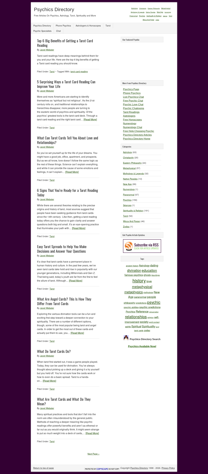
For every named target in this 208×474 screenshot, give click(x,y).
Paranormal (134, 16)
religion (150, 317)
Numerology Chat (132, 127)
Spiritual (136, 326)
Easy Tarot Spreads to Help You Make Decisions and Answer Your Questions (61, 249)
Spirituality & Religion (154, 16)
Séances (165, 16)
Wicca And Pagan (148, 20)
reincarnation (154, 312)
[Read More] (90, 119)
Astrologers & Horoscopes (88, 25)
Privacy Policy (168, 467)
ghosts (147, 275)
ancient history (132, 265)
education (149, 270)
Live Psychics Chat (133, 97)
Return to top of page (43, 467)
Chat (58, 30)
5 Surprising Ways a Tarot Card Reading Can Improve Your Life (66, 84)
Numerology (168, 12)
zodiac (147, 330)
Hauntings (155, 275)
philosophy (129, 302)
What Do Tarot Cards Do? (54, 351)
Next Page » (93, 453)
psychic (153, 302)
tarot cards (138, 330)
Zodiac (157, 20)
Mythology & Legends (138, 12)
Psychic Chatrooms (133, 108)
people (151, 297)
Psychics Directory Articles (137, 135)
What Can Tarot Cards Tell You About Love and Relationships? (67, 140)
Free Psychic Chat (133, 100)
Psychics (142, 16)
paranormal (140, 297)
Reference (142, 311)
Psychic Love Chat (133, 104)
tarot (157, 327)
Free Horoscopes (132, 119)
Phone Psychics (63, 25)
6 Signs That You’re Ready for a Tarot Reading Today (67, 192)
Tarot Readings (131, 112)
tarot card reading (79, 71)
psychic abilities (131, 307)
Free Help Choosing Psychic (138, 131)
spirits (128, 326)
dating (154, 265)
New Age (160, 12)
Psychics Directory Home (136, 138)
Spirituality (148, 326)
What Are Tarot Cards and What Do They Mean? (63, 401)
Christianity (142, 8)
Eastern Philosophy (154, 8)
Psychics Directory (54, 9)
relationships (136, 316)
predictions (141, 302)
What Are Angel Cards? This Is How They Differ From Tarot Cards (64, 301)
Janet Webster (47, 49)
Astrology (134, 8)
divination (134, 270)
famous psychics (134, 275)
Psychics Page (131, 89)
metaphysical (142, 286)
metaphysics (133, 291)
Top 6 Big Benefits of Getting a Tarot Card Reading (65, 43)
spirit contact (154, 322)
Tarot (170, 16)
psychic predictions (149, 307)
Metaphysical (165, 8)
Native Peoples (150, 12)
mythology (148, 292)
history (139, 280)
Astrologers (129, 116)
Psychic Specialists (42, 30)
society (144, 322)
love (149, 281)
